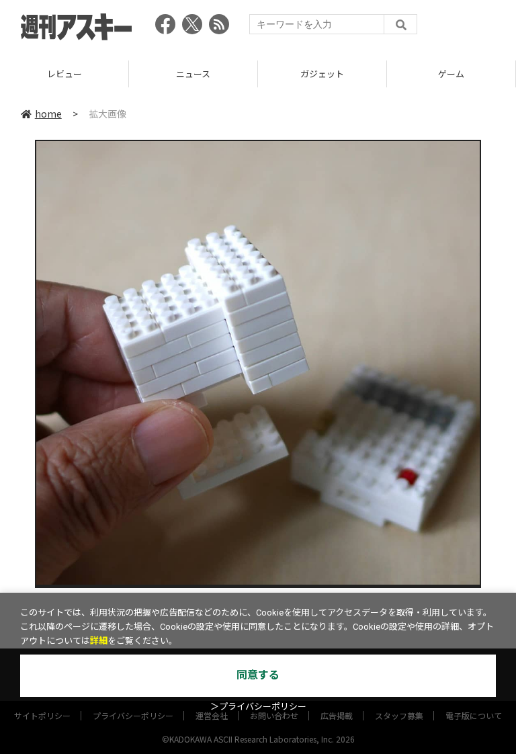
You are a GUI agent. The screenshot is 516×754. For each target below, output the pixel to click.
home (48, 113)
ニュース (79, 73)
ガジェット (208, 73)
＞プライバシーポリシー (258, 707)
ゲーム (337, 73)
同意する (258, 675)
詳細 (99, 641)
